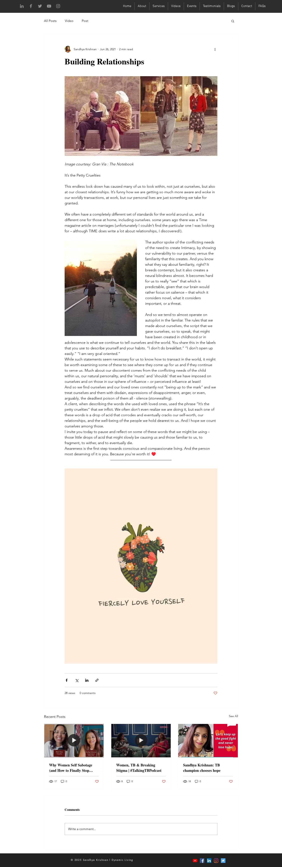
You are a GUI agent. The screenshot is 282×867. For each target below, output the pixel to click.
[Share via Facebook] (67, 680)
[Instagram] (58, 6)
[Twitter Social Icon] (223, 860)
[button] (233, 21)
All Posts (50, 21)
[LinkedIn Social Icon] (209, 860)
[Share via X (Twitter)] (77, 680)
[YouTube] (49, 6)
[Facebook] (30, 6)
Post (85, 21)
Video (69, 21)
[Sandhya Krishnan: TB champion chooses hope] (208, 740)
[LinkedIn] (21, 6)
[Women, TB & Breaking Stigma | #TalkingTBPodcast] (141, 740)
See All (233, 716)
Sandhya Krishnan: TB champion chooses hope (201, 767)
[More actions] (214, 49)
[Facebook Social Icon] (202, 860)
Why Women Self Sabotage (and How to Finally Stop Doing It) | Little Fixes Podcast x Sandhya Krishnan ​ (73, 767)
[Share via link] (97, 680)
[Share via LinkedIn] (87, 680)
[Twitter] (40, 6)
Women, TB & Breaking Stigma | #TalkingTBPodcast (138, 767)
